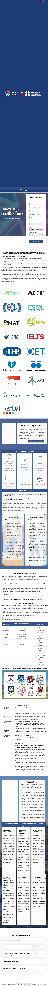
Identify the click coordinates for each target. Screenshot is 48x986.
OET (33, 583)
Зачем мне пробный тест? (11, 961)
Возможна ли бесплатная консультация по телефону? (20, 947)
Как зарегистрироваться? (11, 940)
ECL (28, 583)
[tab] (4, 584)
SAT (44, 583)
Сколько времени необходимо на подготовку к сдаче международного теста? (19, 954)
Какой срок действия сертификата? (14, 968)
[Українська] (43, 1)
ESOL (16, 583)
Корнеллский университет (7, 726)
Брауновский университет (7, 736)
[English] (39, 1)
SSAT (38, 583)
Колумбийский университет (7, 722)
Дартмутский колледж (7, 731)
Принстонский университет (7, 713)
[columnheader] (6, 624)
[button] (12, 218)
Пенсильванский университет (8, 717)
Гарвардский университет (7, 703)
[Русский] (41, 1)
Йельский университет (7, 708)
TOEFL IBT (10, 584)
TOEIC (22, 583)
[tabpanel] (31, 737)
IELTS (4, 583)
